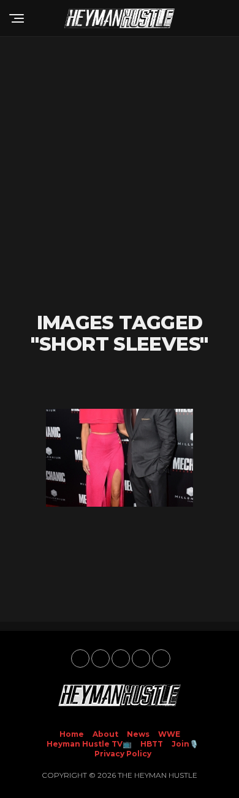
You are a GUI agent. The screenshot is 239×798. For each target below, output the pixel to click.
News (138, 734)
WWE (169, 734)
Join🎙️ (185, 743)
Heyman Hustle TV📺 (89, 743)
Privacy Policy (122, 753)
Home (71, 734)
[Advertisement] (119, 174)
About (105, 734)
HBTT (151, 743)
